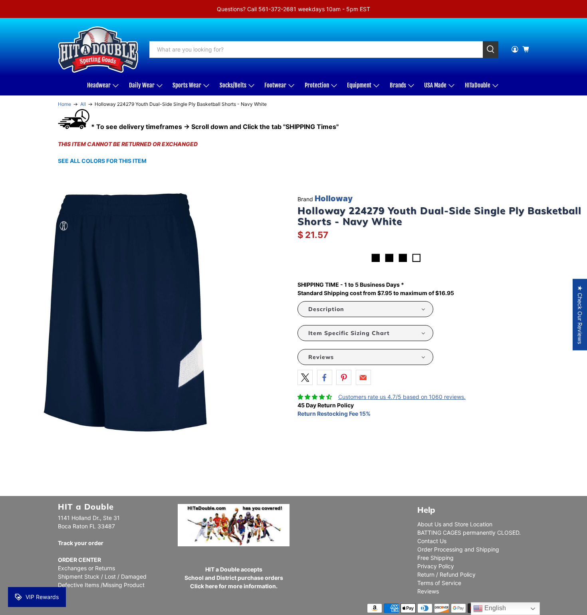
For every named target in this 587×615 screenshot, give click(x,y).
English (494, 608)
